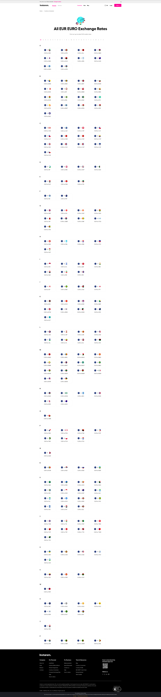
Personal (54, 5)
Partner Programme (53, 667)
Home (41, 11)
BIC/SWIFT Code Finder (81, 670)
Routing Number (79, 672)
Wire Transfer (79, 674)
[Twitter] (104, 674)
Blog (88, 5)
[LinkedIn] (106, 674)
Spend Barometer (68, 665)
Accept (74, 695)
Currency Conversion (54, 670)
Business (60, 5)
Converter (79, 5)
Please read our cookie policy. (83, 695)
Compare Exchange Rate (54, 672)
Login (111, 5)
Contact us (66, 667)
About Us (42, 663)
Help (84, 5)
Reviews (41, 667)
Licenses (42, 670)
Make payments (68, 663)
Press (41, 665)
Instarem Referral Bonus (54, 665)
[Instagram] (108, 674)
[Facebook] (102, 674)
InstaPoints (51, 663)
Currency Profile (79, 667)
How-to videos (52, 676)
